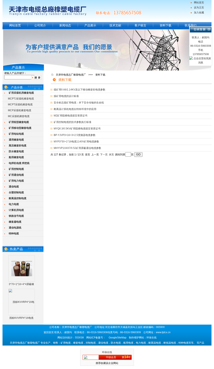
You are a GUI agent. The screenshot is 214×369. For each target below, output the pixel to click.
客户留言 (140, 25)
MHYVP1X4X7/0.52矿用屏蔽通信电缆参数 (77, 148)
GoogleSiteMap (117, 337)
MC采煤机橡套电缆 (18, 116)
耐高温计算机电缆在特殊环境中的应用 (75, 109)
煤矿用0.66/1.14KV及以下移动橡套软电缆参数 (79, 89)
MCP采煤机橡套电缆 (19, 110)
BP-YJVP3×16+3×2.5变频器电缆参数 (75, 135)
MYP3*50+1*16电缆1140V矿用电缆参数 (76, 141)
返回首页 (49, 332)
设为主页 (199, 7)
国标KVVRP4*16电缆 (21, 317)
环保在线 (107, 352)
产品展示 (90, 25)
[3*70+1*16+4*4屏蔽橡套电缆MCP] (21, 268)
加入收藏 (199, 12)
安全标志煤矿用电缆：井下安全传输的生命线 (79, 102)
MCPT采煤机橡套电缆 (20, 104)
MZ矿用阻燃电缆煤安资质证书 (70, 115)
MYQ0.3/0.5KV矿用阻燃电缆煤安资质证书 (77, 128)
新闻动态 (65, 25)
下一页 (104, 154)
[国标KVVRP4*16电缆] (22, 315)
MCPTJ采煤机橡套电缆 (21, 98)
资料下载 (165, 25)
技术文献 (115, 25)
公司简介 (40, 25)
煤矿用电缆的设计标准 (66, 96)
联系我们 (190, 25)
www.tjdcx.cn (163, 332)
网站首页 (199, 2)
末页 (111, 154)
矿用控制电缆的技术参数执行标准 (72, 122)
